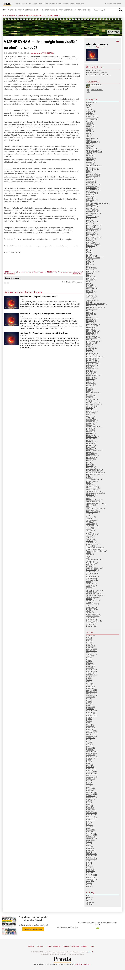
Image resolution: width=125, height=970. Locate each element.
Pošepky (89, 440)
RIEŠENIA (89, 466)
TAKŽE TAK (90, 524)
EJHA (88, 252)
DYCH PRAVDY (91, 244)
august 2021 (90, 738)
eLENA (88, 254)
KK (87, 316)
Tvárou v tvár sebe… (93, 559)
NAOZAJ (89, 370)
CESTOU (89, 208)
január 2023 (90, 709)
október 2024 (90, 673)
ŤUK (87, 558)
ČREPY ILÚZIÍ (91, 217)
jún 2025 (89, 659)
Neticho (88, 380)
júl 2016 (89, 842)
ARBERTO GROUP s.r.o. (83, 964)
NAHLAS (89, 367)
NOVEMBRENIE (91, 392)
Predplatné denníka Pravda (33, 929)
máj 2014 (89, 886)
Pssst (88, 461)
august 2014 (90, 881)
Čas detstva (90, 181)
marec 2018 (90, 808)
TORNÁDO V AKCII (92, 549)
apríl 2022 (89, 724)
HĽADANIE (90, 268)
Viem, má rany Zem (92, 594)
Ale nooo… (90, 148)
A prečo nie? (90, 116)
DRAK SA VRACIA (92, 237)
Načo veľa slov (91, 365)
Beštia (88, 171)
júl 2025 (89, 658)
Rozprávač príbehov (93, 469)
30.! (87, 109)
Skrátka (88, 483)
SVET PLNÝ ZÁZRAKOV (94, 508)
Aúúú (88, 167)
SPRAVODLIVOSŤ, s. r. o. (94, 503)
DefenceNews (79, 4)
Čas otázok (90, 186)
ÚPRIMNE (89, 565)
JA (87, 293)
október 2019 (90, 775)
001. (87, 104)
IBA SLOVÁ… (90, 288)
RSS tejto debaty (77, 282)
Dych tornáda (90, 246)
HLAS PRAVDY (91, 271)
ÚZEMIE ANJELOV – (93, 568)
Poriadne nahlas (91, 437)
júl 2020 (89, 760)
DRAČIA (89, 232)
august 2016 (90, 840)
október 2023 (90, 693)
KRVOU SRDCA (91, 331)
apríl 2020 (89, 765)
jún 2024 (89, 680)
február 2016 (90, 850)
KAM (87, 302)
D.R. (87, 218)
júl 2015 (89, 862)
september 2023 (91, 695)
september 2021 (91, 736)
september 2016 (91, 838)
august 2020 (90, 758)
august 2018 (90, 799)
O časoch (89, 396)
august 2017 (90, 820)
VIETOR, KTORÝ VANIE (94, 595)
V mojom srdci (91, 577)
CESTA (88, 201)
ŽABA (88, 611)
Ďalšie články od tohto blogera (23, 292)
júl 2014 (89, 883)
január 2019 (90, 791)
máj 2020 (89, 763)
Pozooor (89, 447)
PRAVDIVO (90, 454)
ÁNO (87, 154)
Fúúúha (88, 261)
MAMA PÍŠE (90, 348)
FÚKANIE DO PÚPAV (93, 258)
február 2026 (90, 646)
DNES (88, 224)
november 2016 (91, 835)
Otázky (88, 423)
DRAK (88, 235)
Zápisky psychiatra (92, 616)
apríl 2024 (89, 683)
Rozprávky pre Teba (93, 474)
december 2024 (91, 669)
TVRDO (88, 561)
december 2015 (91, 854)
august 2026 (90, 635)
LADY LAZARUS (91, 338)
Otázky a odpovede (53, 946)
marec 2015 (90, 869)
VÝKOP (88, 602)
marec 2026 (90, 644)
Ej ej (87, 251)
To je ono (89, 539)
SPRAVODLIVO (91, 501)
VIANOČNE (90, 592)
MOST (88, 351)
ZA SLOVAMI (90, 609)
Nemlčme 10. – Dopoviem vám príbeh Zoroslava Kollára (45, 314)
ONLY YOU (90, 413)
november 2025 (91, 651)
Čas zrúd (89, 196)
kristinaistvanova (97, 90)
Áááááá (89, 125)
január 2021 (90, 750)
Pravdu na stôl (91, 455)
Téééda (88, 529)
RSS (117, 41)
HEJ (87, 266)
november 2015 (91, 855)
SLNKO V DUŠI (91, 486)
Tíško (88, 537)
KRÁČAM (89, 319)
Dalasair (89, 220)
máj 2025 (89, 661)
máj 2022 (89, 722)
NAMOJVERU (91, 368)
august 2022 (90, 717)
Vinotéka (89, 904)
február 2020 (90, 768)
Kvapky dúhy (90, 333)
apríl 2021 (89, 744)
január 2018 (90, 811)
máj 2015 (89, 866)
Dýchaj (88, 247)
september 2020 (91, 756)
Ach (87, 128)
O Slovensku (90, 399)
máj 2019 (89, 784)
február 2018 (90, 809)
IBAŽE (88, 290)
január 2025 (90, 668)
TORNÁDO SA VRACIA (94, 548)
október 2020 (90, 755)
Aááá (88, 123)
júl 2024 (89, 678)
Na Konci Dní (90, 355)
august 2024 (90, 676)
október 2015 (90, 857)
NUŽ (87, 394)
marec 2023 (90, 705)
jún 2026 (89, 639)
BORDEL (89, 177)
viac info (91, 952)
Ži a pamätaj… (91, 619)
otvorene (12, 15)
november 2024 (91, 671)
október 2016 (90, 837)
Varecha (52, 4)
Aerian (88, 131)
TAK (87, 515)
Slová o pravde (91, 490)
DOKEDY (89, 227)
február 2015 (90, 871)
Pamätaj (89, 430)
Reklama (40, 946)
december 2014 (91, 874)
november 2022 (91, 712)
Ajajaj (88, 135)
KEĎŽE (88, 312)
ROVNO (89, 467)
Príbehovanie (90, 457)
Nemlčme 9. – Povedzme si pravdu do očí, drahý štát (44, 333)
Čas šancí (89, 191)
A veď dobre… (91, 118)
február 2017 (90, 830)
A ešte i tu (89, 111)
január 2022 (90, 729)
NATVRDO (89, 372)
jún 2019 (89, 782)
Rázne (88, 464)
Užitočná (66, 4)
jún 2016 (89, 843)
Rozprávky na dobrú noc (94, 472)
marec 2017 (90, 828)
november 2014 (91, 876)
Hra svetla (89, 278)
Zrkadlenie (89, 626)
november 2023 (91, 692)
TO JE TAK (89, 541)
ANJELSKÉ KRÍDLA (92, 152)
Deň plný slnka (91, 222)
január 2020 (90, 770)
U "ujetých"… (90, 563)
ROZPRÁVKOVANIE (93, 471)
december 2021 (91, 731)
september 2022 (91, 716)
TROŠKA (89, 554)
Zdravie (40, 4)
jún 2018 (89, 802)
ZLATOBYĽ (90, 623)
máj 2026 (89, 640)
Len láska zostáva (92, 341)
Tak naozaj (90, 517)
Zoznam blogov (70, 10)
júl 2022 (89, 719)
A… (87, 121)
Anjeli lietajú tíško (92, 150)
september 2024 (91, 675)
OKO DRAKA (90, 411)
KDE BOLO (90, 305)
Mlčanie (89, 350)
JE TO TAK (89, 295)
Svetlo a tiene (90, 510)
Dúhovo (89, 241)
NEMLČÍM (89, 377)
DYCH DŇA (90, 242)
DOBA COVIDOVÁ (92, 225)
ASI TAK (89, 162)
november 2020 (91, 753)
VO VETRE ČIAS (91, 600)
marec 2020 (90, 767)
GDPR (92, 946)
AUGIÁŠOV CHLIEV (93, 166)
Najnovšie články (14, 10)
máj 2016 (89, 845)
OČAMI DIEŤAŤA (91, 403)
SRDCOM (89, 505)
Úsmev (88, 566)
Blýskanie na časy (92, 174)
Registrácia (108, 4)
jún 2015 (89, 864)
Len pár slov (90, 343)
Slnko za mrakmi (91, 488)
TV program (90, 902)
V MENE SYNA (48, 53)
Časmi (88, 198)
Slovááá (89, 496)
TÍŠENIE (89, 536)
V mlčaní (89, 575)
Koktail (35, 4)
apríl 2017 (89, 826)
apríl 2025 (89, 663)
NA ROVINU (90, 360)
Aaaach (88, 126)
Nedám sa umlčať (92, 375)
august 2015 (90, 860)
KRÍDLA (89, 322)
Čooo (88, 215)
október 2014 (90, 878)
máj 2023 (89, 702)
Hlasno (88, 273)
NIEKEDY (89, 384)
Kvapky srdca (90, 336)
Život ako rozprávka (92, 621)
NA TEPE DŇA (91, 362)
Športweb (24, 4)
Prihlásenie (117, 4)
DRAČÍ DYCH (91, 230)
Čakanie (89, 179)
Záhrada (59, 4)
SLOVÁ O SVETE (92, 491)
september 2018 (91, 797)
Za (87, 606)
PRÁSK (88, 452)
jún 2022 (89, 721)
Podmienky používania (70, 946)
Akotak (88, 145)
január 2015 (90, 872)
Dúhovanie (90, 239)
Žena (46, 4)
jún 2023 (89, 700)
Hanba (88, 264)
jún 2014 (89, 884)
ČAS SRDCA (90, 193)
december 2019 (91, 772)
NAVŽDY (89, 374)
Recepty (89, 899)
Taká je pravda (91, 520)
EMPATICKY (90, 256)
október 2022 (90, 714)
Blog (4, 9)
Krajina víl (89, 321)
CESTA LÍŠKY (90, 206)
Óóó (87, 415)
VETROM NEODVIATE (93, 590)
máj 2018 (89, 804)
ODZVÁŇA (89, 408)
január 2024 (90, 688)
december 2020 (91, 751)
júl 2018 (89, 801)
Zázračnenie (90, 617)
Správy (17, 4)
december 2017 (91, 813)
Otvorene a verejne (92, 426)
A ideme (89, 113)
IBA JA (88, 285)
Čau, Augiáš (90, 200)
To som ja (89, 542)
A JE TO (89, 114)
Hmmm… (89, 276)
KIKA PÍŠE (89, 314)
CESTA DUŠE (90, 205)
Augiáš (88, 164)
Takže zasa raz (91, 525)
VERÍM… (89, 587)
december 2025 (91, 649)
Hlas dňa (89, 270)
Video (72, 4)
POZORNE (90, 449)
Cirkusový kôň (91, 210)
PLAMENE (89, 433)
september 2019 (91, 777)
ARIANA (89, 160)
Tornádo (89, 546)
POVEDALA (90, 442)
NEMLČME (90, 379)
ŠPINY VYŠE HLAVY (93, 500)
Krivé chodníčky (91, 324)
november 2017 (91, 814)
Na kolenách (90, 353)
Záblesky (89, 612)
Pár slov (89, 432)
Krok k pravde (90, 326)
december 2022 (91, 710)
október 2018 (90, 796)
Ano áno (89, 155)
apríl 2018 (89, 806)
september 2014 (91, 879)
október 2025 (90, 652)
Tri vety (88, 553)
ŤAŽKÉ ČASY (90, 527)
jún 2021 (89, 741)
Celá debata (66, 282)
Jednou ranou (91, 300)
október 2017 (90, 816)
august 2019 (90, 779)
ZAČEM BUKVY (91, 614)
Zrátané (88, 624)
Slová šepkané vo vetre (94, 493)
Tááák (88, 513)
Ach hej (88, 130)
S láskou (89, 478)
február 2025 (90, 666)
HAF (87, 263)
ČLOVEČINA (90, 212)
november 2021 (91, 733)
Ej (87, 249)
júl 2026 (89, 637)
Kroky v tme (90, 328)
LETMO (88, 346)
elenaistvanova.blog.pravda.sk (95, 47)
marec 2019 (90, 787)
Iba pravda (89, 287)
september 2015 (91, 859)
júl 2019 (89, 780)
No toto (88, 387)
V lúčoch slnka (91, 570)
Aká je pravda (90, 138)
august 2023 (90, 697)
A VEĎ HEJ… (90, 119)
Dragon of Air (90, 234)
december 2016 (91, 833)
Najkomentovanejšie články (51, 10)
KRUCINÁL (90, 329)
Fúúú (88, 259)
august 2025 (90, 656)
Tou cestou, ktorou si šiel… (95, 551)
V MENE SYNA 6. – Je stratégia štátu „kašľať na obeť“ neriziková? (39, 15)
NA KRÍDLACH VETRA (93, 357)
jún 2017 (89, 823)
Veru (87, 588)
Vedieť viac (90, 585)
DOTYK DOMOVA (92, 229)
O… (87, 401)
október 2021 (90, 734)
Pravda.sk (89, 897)
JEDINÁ (89, 299)
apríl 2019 (89, 785)
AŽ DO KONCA (91, 169)
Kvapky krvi (90, 334)
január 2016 (90, 852)
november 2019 (91, 773)
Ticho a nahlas (91, 534)
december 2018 (91, 792)
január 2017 (90, 831)
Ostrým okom (90, 420)
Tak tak (88, 519)
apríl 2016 (89, 847)
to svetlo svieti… (91, 544)
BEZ (87, 172)
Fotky (88, 895)
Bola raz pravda (91, 176)
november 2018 (91, 794)
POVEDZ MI (90, 445)
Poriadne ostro (91, 438)
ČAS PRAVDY (91, 188)
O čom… (89, 397)
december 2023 (91, 690)
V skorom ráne (91, 578)
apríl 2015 (89, 867)
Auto (29, 4)
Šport (88, 901)
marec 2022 (90, 726)
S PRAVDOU (90, 481)
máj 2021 (89, 743)
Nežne (88, 382)
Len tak (88, 345)
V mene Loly (90, 571)
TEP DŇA (89, 530)
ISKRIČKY (89, 292)
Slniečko (89, 484)
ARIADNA (89, 159)
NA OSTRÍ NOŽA (91, 358)
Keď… (88, 310)
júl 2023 (89, 698)
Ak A (87, 137)
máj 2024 (89, 681)
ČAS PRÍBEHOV (91, 189)
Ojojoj (88, 409)
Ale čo (88, 147)
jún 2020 (89, 762)
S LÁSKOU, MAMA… (93, 479)
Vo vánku (89, 599)
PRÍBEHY (89, 459)
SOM (88, 498)
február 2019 (90, 789)
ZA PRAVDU (90, 607)
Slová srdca (90, 495)
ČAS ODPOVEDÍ (91, 184)
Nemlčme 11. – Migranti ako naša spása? (38, 297)
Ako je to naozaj (91, 142)
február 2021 (90, 748)
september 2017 (91, 818)
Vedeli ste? (90, 583)
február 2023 (90, 707)
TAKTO (88, 522)
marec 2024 (90, 685)
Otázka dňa (90, 421)
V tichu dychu (90, 580)
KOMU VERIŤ (90, 317)
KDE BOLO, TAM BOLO (94, 307)
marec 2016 (90, 849)
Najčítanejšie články (31, 10)
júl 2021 (89, 739)
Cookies (84, 946)
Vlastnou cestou (91, 597)
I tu (87, 281)
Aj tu (87, 133)
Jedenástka (90, 297)
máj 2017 (89, 825)
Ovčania (89, 428)
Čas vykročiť (90, 195)
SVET (88, 507)
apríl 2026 (89, 642)
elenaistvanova (36, 53)
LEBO (88, 339)
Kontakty (31, 946)
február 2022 (90, 727)
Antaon (88, 157)
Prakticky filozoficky (92, 450)
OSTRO (88, 418)
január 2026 (90, 647)
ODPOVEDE (90, 406)
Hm (87, 275)
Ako (87, 140)
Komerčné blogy (84, 10)
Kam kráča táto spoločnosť (95, 304)
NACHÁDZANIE (91, 363)
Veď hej (88, 582)
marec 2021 (90, 746)
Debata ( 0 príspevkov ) (13, 278)
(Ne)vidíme (90, 102)
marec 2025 (90, 664)
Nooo (88, 391)
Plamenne (89, 435)
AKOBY (88, 143)
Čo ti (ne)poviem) (92, 213)
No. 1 (88, 389)
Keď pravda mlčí (91, 309)
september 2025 (91, 654)
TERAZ (88, 532)
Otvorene (89, 425)
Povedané (89, 443)
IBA (87, 283)
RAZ (87, 462)
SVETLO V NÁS (91, 512)
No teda (89, 386)
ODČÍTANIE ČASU (92, 404)
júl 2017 (89, 821)
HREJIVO (89, 280)
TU (87, 556)
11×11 (88, 108)
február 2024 (90, 687)
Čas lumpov (90, 183)
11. (87, 106)
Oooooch (89, 416)
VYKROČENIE (91, 604)
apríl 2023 (89, 704)
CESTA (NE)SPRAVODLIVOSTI (96, 203)
